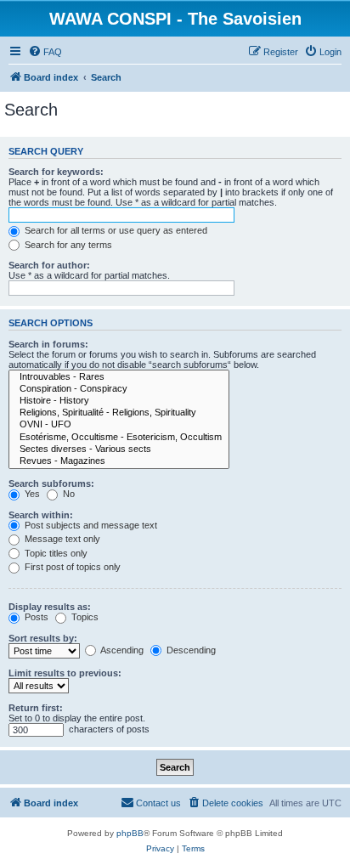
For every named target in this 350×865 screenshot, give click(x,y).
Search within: (40, 515)
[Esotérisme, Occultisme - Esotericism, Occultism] (119, 438)
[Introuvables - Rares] (119, 377)
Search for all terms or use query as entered (114, 230)
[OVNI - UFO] (119, 425)
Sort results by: (42, 638)
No (67, 494)
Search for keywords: (56, 172)
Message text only (61, 539)
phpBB (130, 833)
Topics (84, 617)
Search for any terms (67, 245)
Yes (31, 494)
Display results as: (49, 607)
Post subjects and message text (89, 525)
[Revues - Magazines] (119, 461)
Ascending (121, 650)
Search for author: (49, 265)
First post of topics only (71, 567)
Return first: (35, 708)
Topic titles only (55, 553)
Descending (190, 650)
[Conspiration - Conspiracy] (119, 389)
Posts (35, 617)
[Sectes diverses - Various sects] (119, 449)
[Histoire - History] (119, 401)
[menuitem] (45, 52)
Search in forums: (48, 344)
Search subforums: (51, 483)
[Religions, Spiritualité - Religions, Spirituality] (119, 413)
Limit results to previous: (64, 673)
